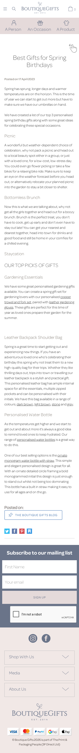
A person (13, 29)
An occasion (39, 29)
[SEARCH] (14, 8)
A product (66, 29)
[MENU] (5, 8)
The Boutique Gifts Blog (36, 515)
